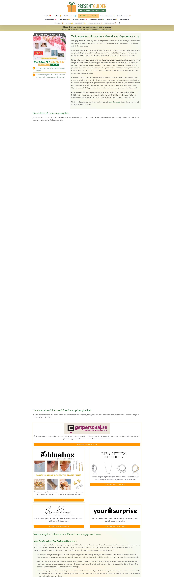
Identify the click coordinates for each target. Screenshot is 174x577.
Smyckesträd (115, 137)
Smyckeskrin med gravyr (115, 358)
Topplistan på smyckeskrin (52, 268)
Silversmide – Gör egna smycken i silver (59, 137)
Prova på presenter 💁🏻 (52, 156)
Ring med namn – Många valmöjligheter (115, 248)
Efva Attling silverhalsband (115, 193)
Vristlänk (59, 193)
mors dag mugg (114, 102)
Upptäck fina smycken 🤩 (65, 156)
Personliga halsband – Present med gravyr (115, 304)
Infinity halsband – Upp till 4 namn (59, 304)
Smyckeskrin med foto (59, 248)
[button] (119, 23)
